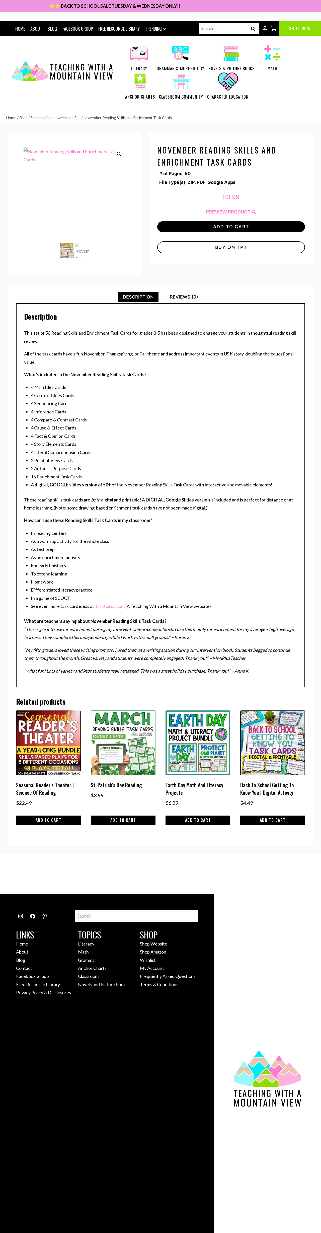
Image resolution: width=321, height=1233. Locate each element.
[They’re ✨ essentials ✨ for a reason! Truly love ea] (257, 874)
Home (20, 28)
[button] (119, 154)
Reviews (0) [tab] (184, 297)
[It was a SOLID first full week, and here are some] (102, 874)
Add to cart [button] (48, 820)
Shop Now (300, 28)
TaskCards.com (110, 606)
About (36, 28)
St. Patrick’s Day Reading (116, 785)
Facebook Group (77, 28)
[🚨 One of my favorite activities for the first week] (218, 874)
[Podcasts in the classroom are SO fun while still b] (64, 874)
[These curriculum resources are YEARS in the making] (295, 874)
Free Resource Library (119, 28)
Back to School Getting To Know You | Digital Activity (267, 788)
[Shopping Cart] (273, 29)
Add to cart (231, 226)
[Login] (265, 29)
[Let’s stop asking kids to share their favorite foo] (179, 874)
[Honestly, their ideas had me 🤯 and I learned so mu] (141, 874)
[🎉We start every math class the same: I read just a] (25, 874)
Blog (52, 28)
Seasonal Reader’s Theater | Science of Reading (45, 788)
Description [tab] (138, 297)
